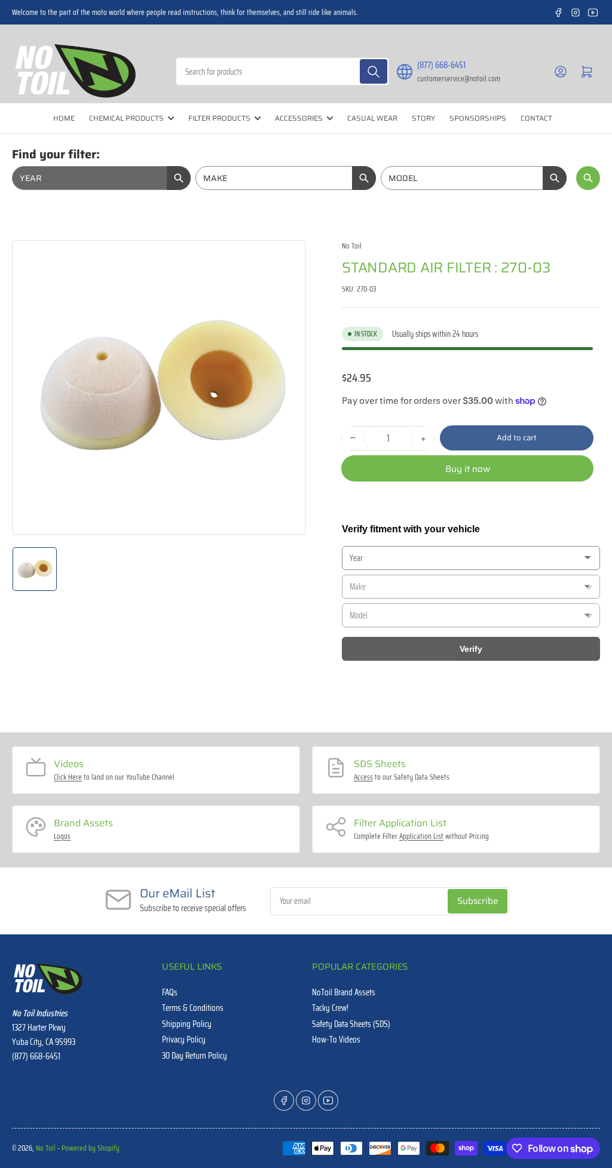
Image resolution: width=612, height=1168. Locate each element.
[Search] (373, 71)
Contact (536, 118)
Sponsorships (477, 118)
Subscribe (477, 901)
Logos (62, 836)
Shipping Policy (187, 1024)
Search (588, 178)
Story (423, 118)
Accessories (299, 118)
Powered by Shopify (91, 1148)
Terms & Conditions (193, 1008)
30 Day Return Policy (194, 1056)
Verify (471, 649)
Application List (421, 836)
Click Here (68, 777)
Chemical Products (126, 118)
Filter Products (219, 118)
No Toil (352, 246)
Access (363, 777)
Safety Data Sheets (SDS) (351, 1024)
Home (64, 118)
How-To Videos (336, 1039)
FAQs (170, 992)
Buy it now (467, 469)
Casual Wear (372, 118)
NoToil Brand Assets (343, 992)
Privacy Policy (184, 1039)
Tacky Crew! (330, 1008)
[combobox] (283, 71)
